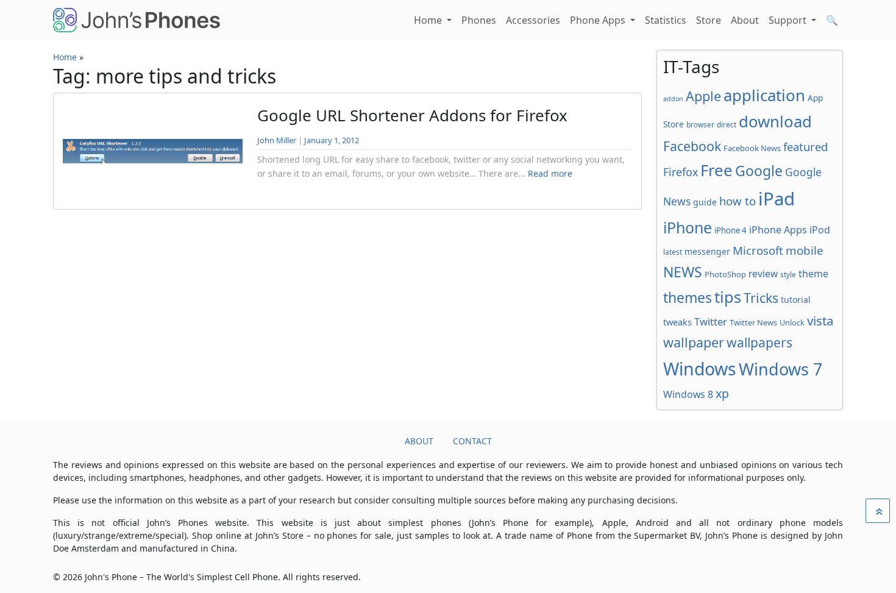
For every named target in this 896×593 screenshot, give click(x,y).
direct (726, 124)
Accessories (533, 20)
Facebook (692, 146)
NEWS (682, 272)
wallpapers (759, 342)
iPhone (687, 227)
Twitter (710, 321)
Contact (472, 441)
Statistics (665, 20)
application (764, 95)
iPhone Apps (778, 229)
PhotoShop (725, 274)
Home (429, 20)
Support (789, 20)
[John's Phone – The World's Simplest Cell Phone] (136, 20)
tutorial (796, 299)
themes (687, 297)
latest (672, 252)
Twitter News (753, 322)
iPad (776, 198)
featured (805, 146)
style (788, 274)
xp (722, 393)
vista (820, 320)
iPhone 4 (730, 230)
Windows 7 (780, 369)
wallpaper (693, 342)
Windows (699, 368)
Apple (703, 96)
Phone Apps (599, 20)
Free (716, 170)
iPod (819, 229)
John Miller (276, 140)
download (775, 121)
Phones (478, 20)
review (763, 273)
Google (759, 170)
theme (813, 273)
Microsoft (758, 250)
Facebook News (752, 148)
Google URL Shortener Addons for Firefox (412, 115)
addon (673, 98)
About (745, 20)
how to (737, 200)
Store (708, 20)
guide (705, 202)
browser (700, 124)
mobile (804, 250)
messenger (707, 251)
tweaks (677, 322)
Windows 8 (688, 394)
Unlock (792, 323)
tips (727, 296)
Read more (550, 173)
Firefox (680, 172)
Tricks (761, 298)
